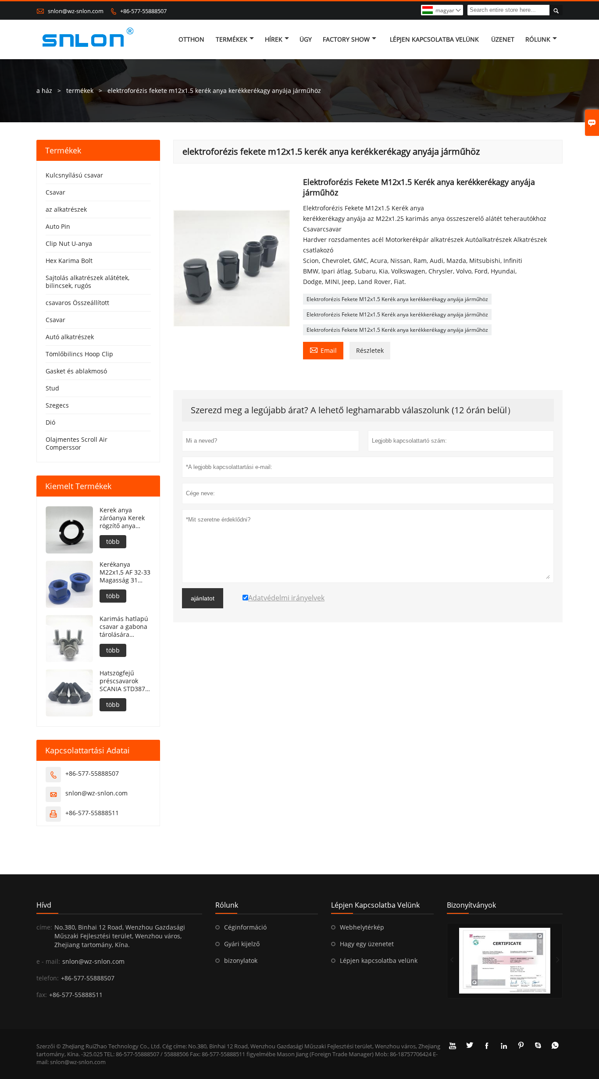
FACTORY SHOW (346, 39)
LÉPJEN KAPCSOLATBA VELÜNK (434, 39)
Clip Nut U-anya (69, 243)
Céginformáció (245, 927)
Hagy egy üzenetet (367, 944)
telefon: (47, 978)
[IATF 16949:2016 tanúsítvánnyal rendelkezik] (505, 961)
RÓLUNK (537, 39)
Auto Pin (58, 226)
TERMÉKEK (231, 39)
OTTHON (191, 39)
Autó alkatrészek (70, 337)
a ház (44, 90)
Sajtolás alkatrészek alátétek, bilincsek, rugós (87, 281)
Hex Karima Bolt (69, 260)
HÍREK (273, 39)
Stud (52, 388)
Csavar (55, 192)
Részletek (370, 350)
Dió (50, 422)
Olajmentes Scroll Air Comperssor (76, 443)
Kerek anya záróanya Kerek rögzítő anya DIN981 (122, 518)
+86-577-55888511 (92, 813)
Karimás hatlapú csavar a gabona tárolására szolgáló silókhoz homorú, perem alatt (124, 627)
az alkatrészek (66, 209)
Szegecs (57, 405)
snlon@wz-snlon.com (75, 11)
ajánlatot (202, 598)
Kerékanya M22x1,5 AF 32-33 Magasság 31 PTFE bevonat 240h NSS (125, 572)
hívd (43, 905)
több (113, 541)
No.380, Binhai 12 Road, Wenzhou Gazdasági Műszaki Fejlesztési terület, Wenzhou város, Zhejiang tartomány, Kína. (119, 936)
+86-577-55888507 (143, 11)
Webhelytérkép (362, 927)
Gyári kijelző (242, 944)
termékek (79, 90)
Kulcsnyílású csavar (74, 175)
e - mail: (48, 961)
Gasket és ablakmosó (76, 371)
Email (323, 350)
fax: (41, 994)
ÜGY (306, 39)
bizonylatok (240, 960)
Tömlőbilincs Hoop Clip (79, 354)
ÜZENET (502, 39)
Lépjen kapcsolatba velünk (378, 960)
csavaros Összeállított (77, 302)
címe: (44, 927)
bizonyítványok (471, 905)
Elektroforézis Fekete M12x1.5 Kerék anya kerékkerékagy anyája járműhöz (397, 299)
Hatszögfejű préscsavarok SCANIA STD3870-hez (125, 681)
